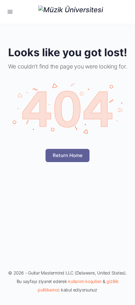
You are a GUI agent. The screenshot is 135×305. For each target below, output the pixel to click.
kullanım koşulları (84, 281)
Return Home (68, 155)
